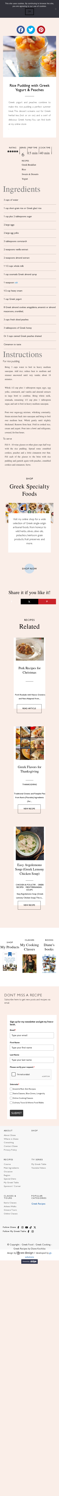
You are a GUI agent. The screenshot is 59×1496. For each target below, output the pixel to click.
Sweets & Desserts (30, 174)
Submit (16, 1113)
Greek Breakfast (29, 164)
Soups (29, 890)
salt (16, 283)
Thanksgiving (29, 785)
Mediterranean (34, 887)
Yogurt (25, 178)
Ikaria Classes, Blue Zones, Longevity (29, 1093)
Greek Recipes (38, 1204)
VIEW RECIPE (29, 809)
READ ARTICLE (29, 709)
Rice (24, 169)
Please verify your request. (22, 1067)
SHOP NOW (29, 569)
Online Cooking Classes (23, 1098)
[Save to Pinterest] (47, 601)
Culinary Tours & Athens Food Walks (28, 1102)
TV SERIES (37, 1160)
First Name (15, 1042)
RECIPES (8, 1160)
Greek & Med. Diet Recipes (24, 1089)
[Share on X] (29, 601)
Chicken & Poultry (26, 885)
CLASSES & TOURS (10, 1197)
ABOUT (8, 1131)
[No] (55, 9)
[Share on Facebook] (12, 601)
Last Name (14, 1055)
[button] (8, 151)
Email (13, 1030)
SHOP (34, 1131)
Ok (29, 11)
